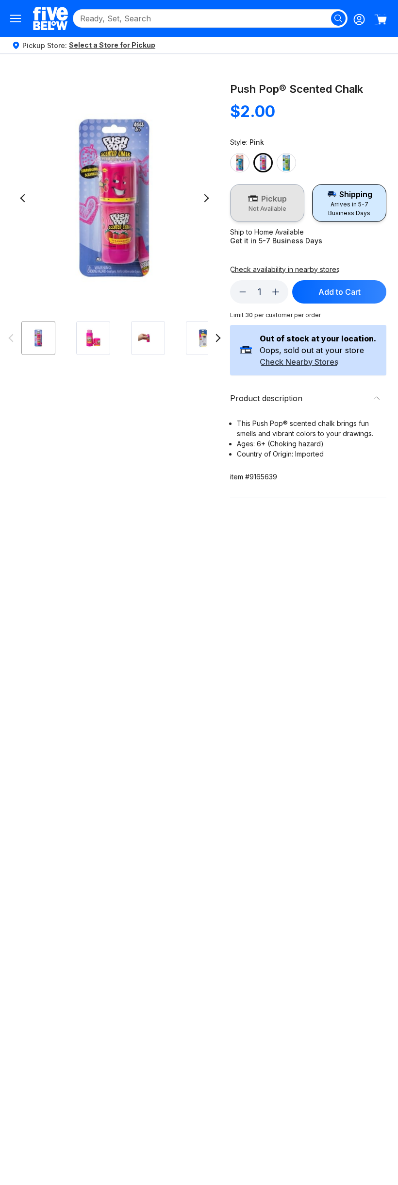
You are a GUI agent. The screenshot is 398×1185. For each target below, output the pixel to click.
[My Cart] (380, 19)
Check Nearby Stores (299, 362)
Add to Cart (339, 292)
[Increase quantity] (276, 292)
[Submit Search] (338, 18)
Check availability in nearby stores (285, 269)
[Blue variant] (239, 162)
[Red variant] (286, 162)
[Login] (359, 19)
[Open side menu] (15, 18)
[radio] (267, 203)
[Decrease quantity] (243, 292)
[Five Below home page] (50, 18)
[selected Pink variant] (263, 162)
